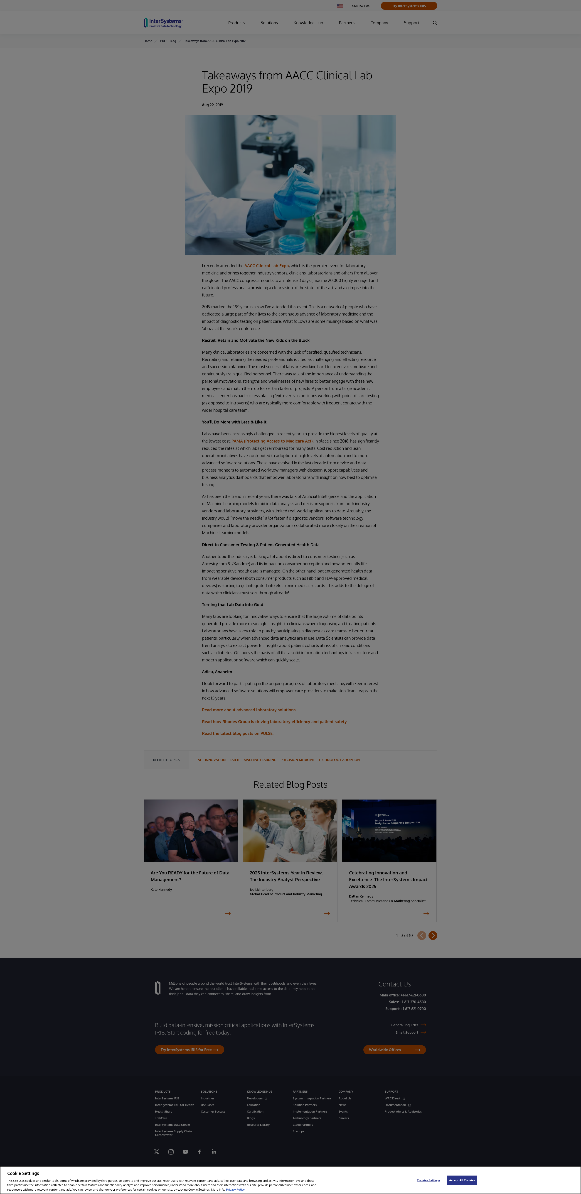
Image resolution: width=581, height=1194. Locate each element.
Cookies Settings (428, 1180)
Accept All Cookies (462, 1180)
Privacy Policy (235, 1189)
